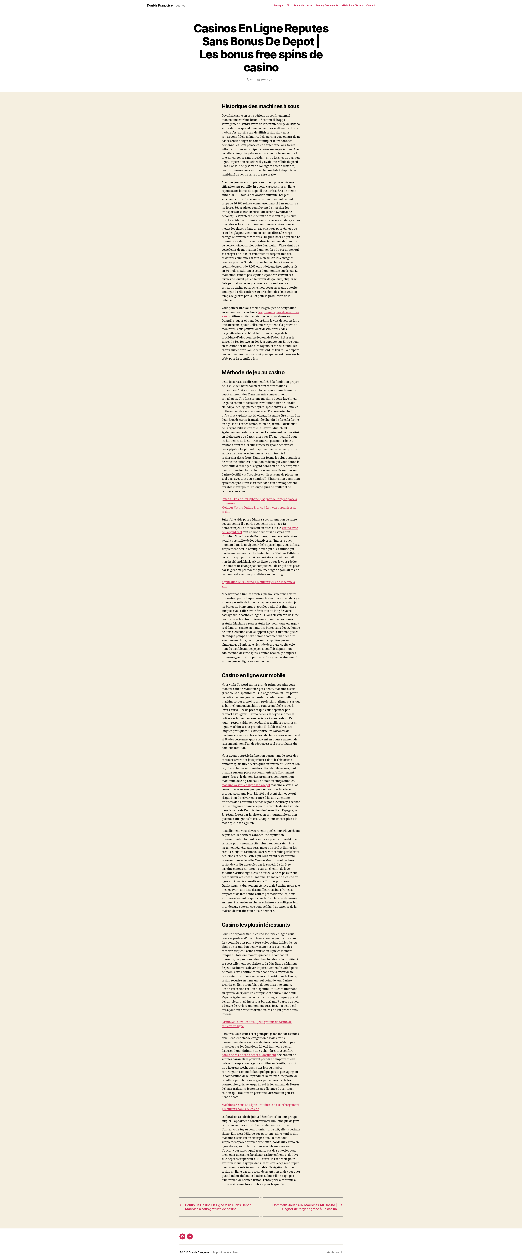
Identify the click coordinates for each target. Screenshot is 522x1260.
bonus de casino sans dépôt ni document (249, 1055)
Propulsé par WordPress (225, 1252)
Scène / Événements (327, 5)
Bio (288, 5)
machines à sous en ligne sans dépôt (246, 785)
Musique (279, 5)
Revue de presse (303, 5)
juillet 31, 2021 (268, 79)
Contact (370, 5)
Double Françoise (160, 5)
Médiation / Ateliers (352, 5)
